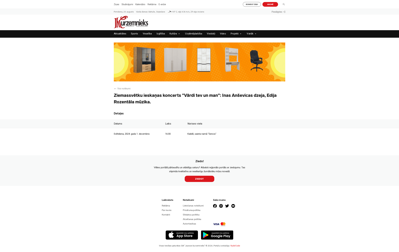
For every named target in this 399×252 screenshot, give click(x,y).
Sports (134, 33)
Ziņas (116, 4)
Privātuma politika (191, 210)
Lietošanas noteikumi (193, 205)
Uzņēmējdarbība (193, 33)
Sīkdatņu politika (191, 214)
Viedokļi (211, 33)
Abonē (270, 4)
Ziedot (199, 179)
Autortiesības (189, 223)
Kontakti (166, 214)
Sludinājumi (127, 4)
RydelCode (235, 246)
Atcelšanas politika (192, 219)
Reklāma (152, 4)
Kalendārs (140, 4)
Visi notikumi (123, 88)
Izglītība (160, 33)
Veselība (147, 33)
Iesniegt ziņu (252, 4)
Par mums (167, 210)
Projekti (235, 33)
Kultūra (173, 33)
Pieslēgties (277, 12)
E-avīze (162, 4)
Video (223, 33)
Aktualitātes (120, 33)
